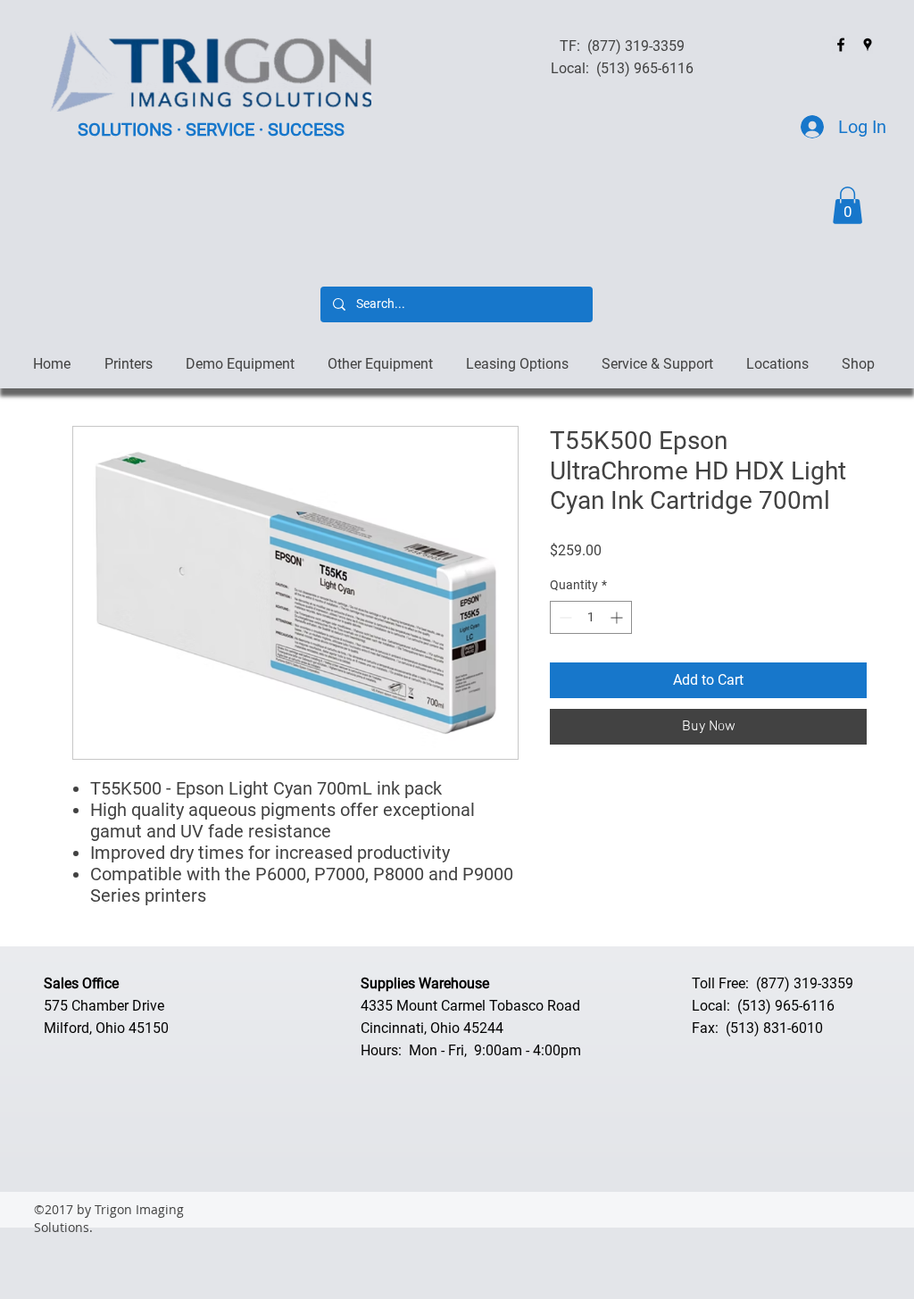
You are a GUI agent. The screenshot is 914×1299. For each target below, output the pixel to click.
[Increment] (618, 617)
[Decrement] (564, 617)
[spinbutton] (591, 617)
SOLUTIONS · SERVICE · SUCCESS (211, 129)
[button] (847, 205)
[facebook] (841, 45)
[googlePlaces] (868, 45)
